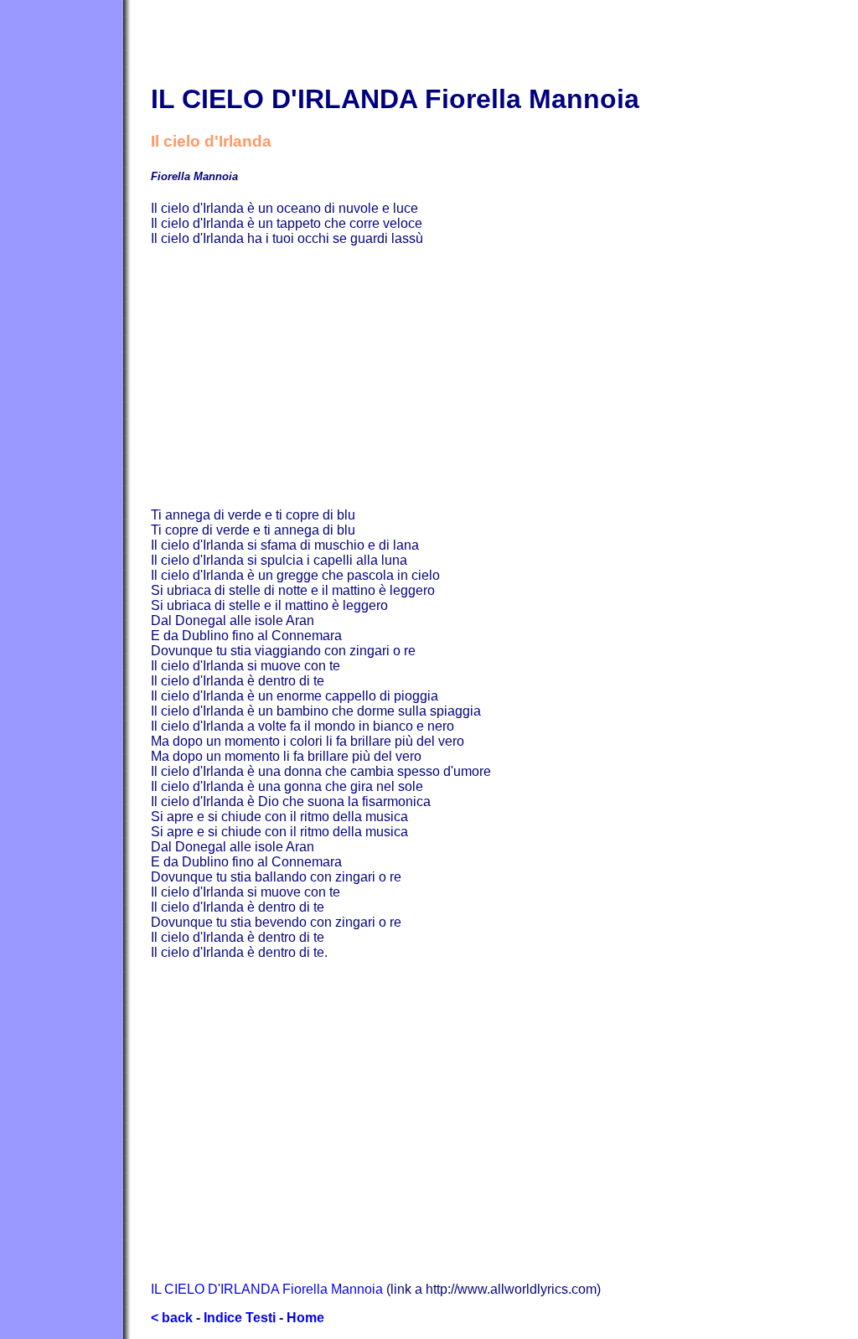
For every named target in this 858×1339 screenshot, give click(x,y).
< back (172, 1318)
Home (305, 1318)
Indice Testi (240, 1318)
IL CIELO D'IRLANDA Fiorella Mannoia (267, 1289)
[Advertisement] (504, 377)
